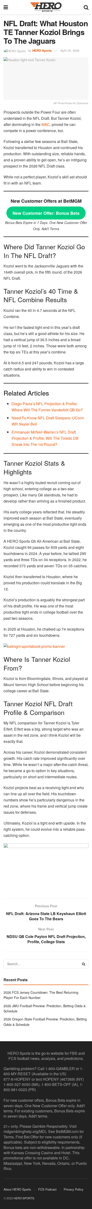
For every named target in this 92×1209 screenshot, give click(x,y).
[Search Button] (86, 7)
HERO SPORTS (24, 1198)
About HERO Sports (17, 1189)
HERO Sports (42, 50)
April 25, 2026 (69, 50)
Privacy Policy (74, 1189)
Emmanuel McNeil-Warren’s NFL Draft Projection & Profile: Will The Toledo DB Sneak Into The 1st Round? (45, 438)
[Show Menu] (6, 7)
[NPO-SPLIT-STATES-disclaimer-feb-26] (46, 866)
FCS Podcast (47, 1189)
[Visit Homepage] (46, 7)
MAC (46, 124)
